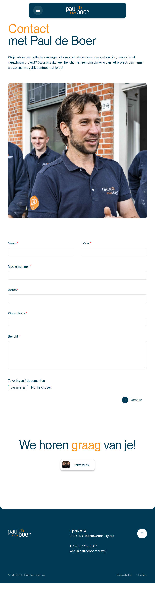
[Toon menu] (38, 10)
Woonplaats (17, 313)
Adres (13, 290)
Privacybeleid (124, 575)
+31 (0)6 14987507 (83, 546)
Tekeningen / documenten (26, 381)
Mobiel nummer (19, 267)
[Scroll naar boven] (142, 533)
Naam (13, 243)
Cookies (142, 575)
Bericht (14, 336)
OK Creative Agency (32, 575)
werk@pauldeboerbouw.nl (88, 551)
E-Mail (86, 243)
